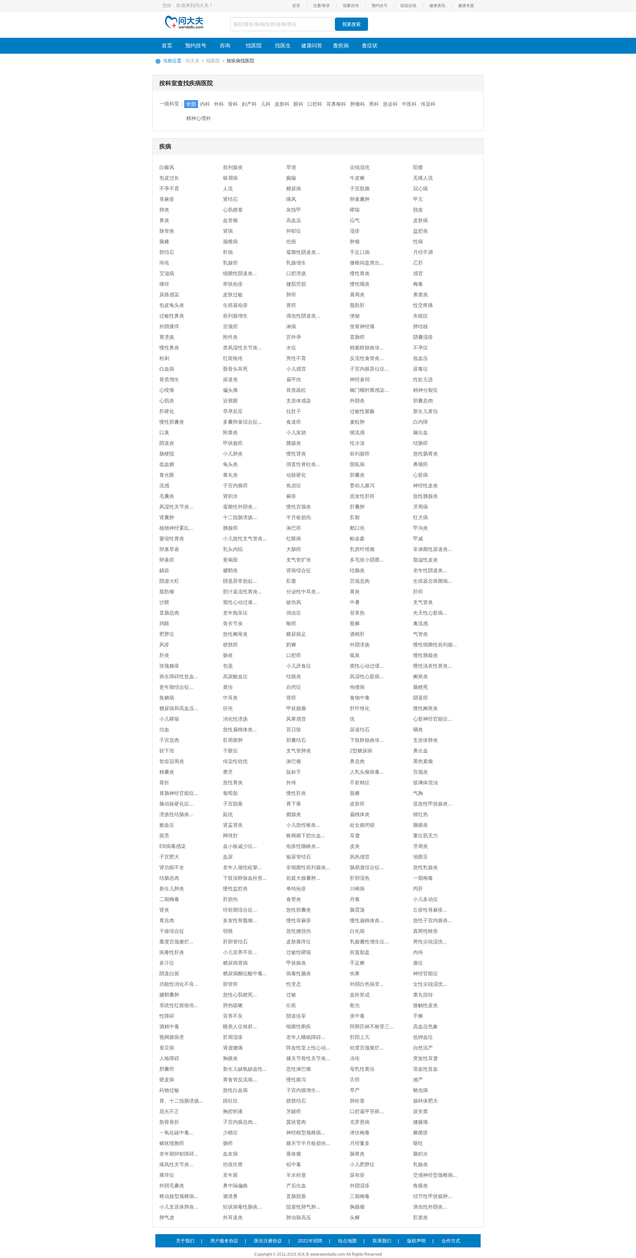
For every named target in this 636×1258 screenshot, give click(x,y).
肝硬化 (166, 411)
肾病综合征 (298, 570)
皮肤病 (420, 220)
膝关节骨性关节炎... (308, 1058)
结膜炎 (293, 676)
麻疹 (291, 496)
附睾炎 (230, 432)
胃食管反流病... (240, 1079)
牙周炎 (420, 846)
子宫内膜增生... (303, 1090)
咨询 (225, 45)
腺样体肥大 (425, 1101)
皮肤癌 (357, 804)
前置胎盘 (360, 952)
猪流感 (357, 432)
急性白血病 (235, 1090)
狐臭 (355, 655)
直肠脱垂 (296, 1196)
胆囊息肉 (423, 400)
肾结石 (230, 199)
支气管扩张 (298, 560)
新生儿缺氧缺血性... (245, 1069)
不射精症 (360, 782)
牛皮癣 (357, 178)
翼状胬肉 (296, 1122)
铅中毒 (293, 1164)
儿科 (266, 104)
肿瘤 (355, 241)
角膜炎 (420, 1185)
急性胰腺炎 (425, 496)
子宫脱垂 (233, 804)
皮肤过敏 (233, 294)
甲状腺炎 (296, 963)
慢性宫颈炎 (298, 506)
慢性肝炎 (296, 793)
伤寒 (355, 973)
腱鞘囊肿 (169, 994)
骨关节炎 (233, 623)
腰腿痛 (420, 1122)
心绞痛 (166, 390)
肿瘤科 (357, 104)
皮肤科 (282, 104)
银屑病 (230, 178)
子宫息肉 (169, 740)
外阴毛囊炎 (171, 1185)
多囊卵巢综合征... (242, 422)
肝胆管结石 (235, 941)
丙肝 (418, 888)
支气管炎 (423, 602)
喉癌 (291, 623)
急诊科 (390, 104)
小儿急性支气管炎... (245, 538)
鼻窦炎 (420, 294)
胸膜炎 (230, 1058)
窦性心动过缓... (367, 666)
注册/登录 (321, 5)
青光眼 (166, 475)
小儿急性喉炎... (303, 825)
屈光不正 (169, 1111)
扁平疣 (293, 379)
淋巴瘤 (293, 761)
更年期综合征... (176, 687)
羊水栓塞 (296, 1175)
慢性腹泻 (296, 1079)
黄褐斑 (230, 560)
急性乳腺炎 (425, 867)
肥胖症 (166, 634)
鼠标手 (293, 772)
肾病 (228, 231)
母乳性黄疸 (362, 1069)
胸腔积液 (233, 1111)
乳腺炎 (420, 1164)
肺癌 (291, 294)
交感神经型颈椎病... (435, 1175)
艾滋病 (166, 273)
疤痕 (291, 241)
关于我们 (185, 1240)
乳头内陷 (233, 549)
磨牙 (228, 772)
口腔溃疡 (296, 273)
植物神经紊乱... (176, 528)
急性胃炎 (233, 782)
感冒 (418, 273)
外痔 (291, 782)
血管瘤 (230, 220)
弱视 (228, 931)
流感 (164, 485)
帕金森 (357, 538)
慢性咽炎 (360, 284)
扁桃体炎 (360, 814)
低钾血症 (423, 1037)
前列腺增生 (235, 316)
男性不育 (296, 358)
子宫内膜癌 (235, 485)
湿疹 (355, 231)
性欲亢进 (423, 379)
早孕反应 (233, 411)
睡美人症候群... (240, 1026)
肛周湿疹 (233, 1037)
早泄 (291, 167)
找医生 (283, 45)
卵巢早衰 (169, 549)
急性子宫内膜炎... (432, 920)
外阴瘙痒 (169, 326)
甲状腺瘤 (296, 708)
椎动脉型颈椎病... (178, 1196)
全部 (191, 104)
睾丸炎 (230, 475)
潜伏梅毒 (360, 1132)
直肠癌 (357, 337)
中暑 (355, 602)
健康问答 (311, 45)
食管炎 (293, 899)
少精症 (230, 1132)
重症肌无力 (425, 835)
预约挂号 (380, 5)
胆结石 (166, 252)
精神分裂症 (425, 390)
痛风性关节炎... (176, 1164)
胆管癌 (230, 984)
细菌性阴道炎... (240, 273)
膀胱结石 (296, 1101)
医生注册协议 (268, 1240)
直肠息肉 (169, 613)
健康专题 (466, 5)
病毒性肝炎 (171, 952)
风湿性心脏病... (367, 676)
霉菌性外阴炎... (240, 506)
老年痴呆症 (235, 613)
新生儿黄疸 (425, 411)
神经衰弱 (360, 379)
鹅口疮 (357, 528)
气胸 (418, 793)
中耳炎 (230, 697)
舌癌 (355, 1079)
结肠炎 (357, 570)
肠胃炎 (357, 1154)
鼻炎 (164, 220)
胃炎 (355, 591)
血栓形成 (360, 994)
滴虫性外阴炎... (430, 1207)
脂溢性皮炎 (425, 560)
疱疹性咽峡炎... (303, 846)
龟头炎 (230, 464)
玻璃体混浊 (425, 782)
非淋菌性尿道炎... (432, 549)
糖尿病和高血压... (178, 708)
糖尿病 (293, 188)
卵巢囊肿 (360, 199)
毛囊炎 (166, 496)
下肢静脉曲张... (367, 740)
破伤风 (293, 602)
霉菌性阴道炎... (303, 252)
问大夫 (192, 60)
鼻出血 (420, 750)
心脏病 (420, 475)
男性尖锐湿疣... (430, 941)
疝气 (355, 220)
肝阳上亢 (360, 1037)
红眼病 (293, 538)
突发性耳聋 (425, 1058)
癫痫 (291, 178)
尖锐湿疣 (360, 167)
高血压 (293, 220)
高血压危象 (425, 1026)
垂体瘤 (293, 1154)
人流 (228, 188)
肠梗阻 (166, 453)
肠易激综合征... (367, 867)
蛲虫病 (420, 1090)
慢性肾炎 (296, 453)
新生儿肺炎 (171, 888)
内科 (205, 104)
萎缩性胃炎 (171, 538)
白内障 (420, 422)
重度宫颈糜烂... (176, 941)
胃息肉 (166, 920)
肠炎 (228, 655)
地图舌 (420, 857)
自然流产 (423, 1047)
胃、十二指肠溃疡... (181, 1101)
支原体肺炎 (425, 740)
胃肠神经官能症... (178, 793)
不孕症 (420, 347)
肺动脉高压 (298, 1217)
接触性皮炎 (425, 1005)
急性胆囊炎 (298, 910)
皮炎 (355, 846)
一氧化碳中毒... (176, 1132)
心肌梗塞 (233, 209)
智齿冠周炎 (171, 761)
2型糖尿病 (361, 750)
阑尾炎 (420, 676)
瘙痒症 (166, 1175)
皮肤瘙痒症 (298, 941)
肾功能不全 (171, 867)
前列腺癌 (360, 453)
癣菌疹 (420, 1132)
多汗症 (166, 963)
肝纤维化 (360, 708)
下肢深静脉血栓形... (245, 878)
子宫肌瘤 (360, 188)
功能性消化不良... (178, 984)
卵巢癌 (166, 560)
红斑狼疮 (233, 358)
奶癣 (291, 644)
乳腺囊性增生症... (369, 941)
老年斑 (230, 1175)
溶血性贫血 (425, 1069)
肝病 (228, 252)
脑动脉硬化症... (176, 804)
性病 (418, 241)
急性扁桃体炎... (240, 729)
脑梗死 (420, 687)
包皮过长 (169, 178)
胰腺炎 (293, 443)
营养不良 (233, 1016)
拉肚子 (293, 411)
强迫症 (293, 613)
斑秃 (164, 835)
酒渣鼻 (230, 1196)
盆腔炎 (420, 231)
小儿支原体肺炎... (178, 1207)
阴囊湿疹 (423, 337)
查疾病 (341, 45)
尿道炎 (230, 379)
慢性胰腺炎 (425, 655)
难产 (418, 1079)
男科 (374, 104)
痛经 (164, 284)
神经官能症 (425, 973)
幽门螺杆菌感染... (369, 390)
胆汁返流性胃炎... (242, 591)
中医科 (409, 104)
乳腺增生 (296, 263)
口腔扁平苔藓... (367, 1111)
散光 (355, 1005)
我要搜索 (351, 24)
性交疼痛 (423, 305)
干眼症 (230, 750)
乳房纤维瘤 (362, 549)
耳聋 (355, 835)
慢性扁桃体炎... (367, 920)
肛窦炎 (420, 1217)
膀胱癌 (230, 644)
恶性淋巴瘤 (298, 1069)
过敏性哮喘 (298, 952)
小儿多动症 (425, 899)
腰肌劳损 (296, 284)
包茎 (228, 666)
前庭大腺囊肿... (303, 878)
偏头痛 (230, 390)
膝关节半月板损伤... (308, 1143)
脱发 (418, 209)
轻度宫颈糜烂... (367, 1047)
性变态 (293, 984)
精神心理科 (198, 118)
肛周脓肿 (233, 740)
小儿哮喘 (169, 719)
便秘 (355, 316)
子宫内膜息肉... (240, 1122)
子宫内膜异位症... (369, 369)
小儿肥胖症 (362, 1164)
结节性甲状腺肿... (432, 1196)
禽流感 (420, 623)
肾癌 (291, 697)
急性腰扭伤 (298, 931)
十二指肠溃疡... (240, 517)
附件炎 (230, 337)
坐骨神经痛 (362, 326)
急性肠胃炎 (425, 453)
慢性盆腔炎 (235, 888)
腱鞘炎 (230, 570)
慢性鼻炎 (169, 347)
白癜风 (166, 167)
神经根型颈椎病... (305, 1132)
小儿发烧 (296, 432)
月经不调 (423, 252)
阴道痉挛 (296, 1016)
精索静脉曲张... (367, 347)
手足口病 (360, 252)
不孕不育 (169, 188)
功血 (164, 729)
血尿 (228, 857)
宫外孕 (293, 337)
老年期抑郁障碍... (178, 1154)
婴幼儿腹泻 (362, 485)
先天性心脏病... (430, 613)
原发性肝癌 (362, 496)
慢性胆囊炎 (171, 422)
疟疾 (291, 1005)
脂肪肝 (357, 305)
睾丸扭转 (423, 994)
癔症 (418, 963)
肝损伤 (230, 899)
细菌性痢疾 (298, 1026)
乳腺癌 (230, 263)
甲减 (418, 538)
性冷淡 (357, 443)
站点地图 (347, 1240)
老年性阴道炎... (430, 570)
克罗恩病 (360, 1122)
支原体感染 (298, 400)
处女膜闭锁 (362, 825)
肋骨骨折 (169, 1122)
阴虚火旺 (169, 581)
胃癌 (291, 305)
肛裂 (355, 517)
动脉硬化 (296, 475)
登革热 (357, 613)
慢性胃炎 (360, 273)
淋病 (291, 326)
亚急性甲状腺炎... (432, 804)
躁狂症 (230, 1101)
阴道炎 (166, 443)
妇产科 (249, 104)
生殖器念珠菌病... (432, 581)
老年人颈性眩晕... (242, 867)
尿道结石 (360, 729)
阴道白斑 (169, 973)
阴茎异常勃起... (240, 581)
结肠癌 (420, 443)
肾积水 (230, 496)
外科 (219, 104)
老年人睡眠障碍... (305, 1037)
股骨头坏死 (235, 369)
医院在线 (408, 5)
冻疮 (355, 1058)
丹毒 (355, 899)
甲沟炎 (420, 528)
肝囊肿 (357, 506)
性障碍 (166, 1016)
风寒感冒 (296, 719)
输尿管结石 (298, 857)
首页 (296, 5)
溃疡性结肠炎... (176, 814)
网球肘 (230, 835)
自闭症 (293, 687)
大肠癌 (293, 549)
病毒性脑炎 (298, 973)
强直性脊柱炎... (303, 464)
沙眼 (164, 602)
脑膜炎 (420, 825)
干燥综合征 (171, 931)
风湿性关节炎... (176, 506)
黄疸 (228, 687)
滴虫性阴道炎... (303, 316)
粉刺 (164, 358)
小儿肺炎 (233, 453)
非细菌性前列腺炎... (308, 867)
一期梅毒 (423, 878)
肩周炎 (357, 294)
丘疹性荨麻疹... (430, 910)
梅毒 (418, 284)
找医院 (254, 45)
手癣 (418, 1016)
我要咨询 (351, 5)
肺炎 (164, 209)
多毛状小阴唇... (367, 560)
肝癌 (418, 591)
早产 (355, 1090)
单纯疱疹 (296, 888)
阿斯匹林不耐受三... (372, 1026)
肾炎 (164, 910)
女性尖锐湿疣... (430, 984)
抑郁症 (293, 231)
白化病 (357, 931)
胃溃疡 (166, 337)
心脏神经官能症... (432, 719)
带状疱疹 (233, 284)
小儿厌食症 (298, 666)
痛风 (291, 199)
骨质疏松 (296, 390)
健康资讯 (437, 5)
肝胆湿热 (360, 878)
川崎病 (357, 888)
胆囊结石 (296, 740)
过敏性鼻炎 (171, 316)
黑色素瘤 (423, 761)
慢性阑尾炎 (425, 708)
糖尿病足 (296, 634)
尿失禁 (420, 1111)
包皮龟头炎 (171, 305)
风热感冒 (360, 857)
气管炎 (420, 634)
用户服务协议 (224, 1240)
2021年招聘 (310, 1240)
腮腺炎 (293, 814)
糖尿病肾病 (235, 963)
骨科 (233, 104)
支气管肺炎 (298, 750)
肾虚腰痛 (233, 1047)
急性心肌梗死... (240, 994)
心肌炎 (166, 400)
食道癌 (293, 422)
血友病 (230, 1154)
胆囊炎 (357, 475)
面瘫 (355, 793)
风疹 (164, 644)
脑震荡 (357, 910)
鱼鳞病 (166, 697)
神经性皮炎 (425, 485)
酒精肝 (357, 634)
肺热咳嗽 (233, 1005)
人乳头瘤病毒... (367, 772)
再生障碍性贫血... (178, 676)
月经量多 (360, 1143)
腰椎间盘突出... (367, 263)
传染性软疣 (235, 761)
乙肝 (418, 263)
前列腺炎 (233, 167)
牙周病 (420, 506)
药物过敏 (169, 1090)
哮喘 (355, 209)
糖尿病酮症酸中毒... (245, 973)
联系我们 (382, 1240)
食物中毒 (360, 697)
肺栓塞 (357, 1101)
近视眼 (230, 400)
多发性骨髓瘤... (240, 920)
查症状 (370, 45)
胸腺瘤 (357, 1207)
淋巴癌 (293, 528)
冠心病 (420, 188)
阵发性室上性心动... (308, 1047)
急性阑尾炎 (235, 634)
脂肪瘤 (166, 591)
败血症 (166, 825)
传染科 (428, 104)
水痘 (291, 347)
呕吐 (418, 1143)
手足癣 (357, 963)
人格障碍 (169, 1058)
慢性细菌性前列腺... (435, 644)
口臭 (164, 432)
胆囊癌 (166, 1069)
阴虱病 (357, 464)
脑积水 (420, 1154)
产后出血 (296, 1185)
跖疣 (228, 814)
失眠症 (420, 316)
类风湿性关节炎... (242, 347)
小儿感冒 (296, 369)
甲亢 (418, 199)
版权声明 (416, 1240)
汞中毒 (357, 1016)
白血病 (166, 369)
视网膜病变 (171, 1037)
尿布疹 (357, 1175)
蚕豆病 (166, 1047)
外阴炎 (357, 400)
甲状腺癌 (233, 443)
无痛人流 (423, 178)
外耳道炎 (233, 1217)
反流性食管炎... (367, 358)
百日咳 (293, 729)
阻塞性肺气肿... (303, 1207)
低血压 (420, 358)
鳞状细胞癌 (171, 1143)
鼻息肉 (357, 761)
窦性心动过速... (240, 602)
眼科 (298, 104)
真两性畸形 (425, 931)
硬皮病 (166, 1079)
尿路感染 (169, 294)
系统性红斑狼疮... (178, 1005)
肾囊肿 (166, 517)
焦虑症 (293, 485)
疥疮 (228, 708)
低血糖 (166, 464)
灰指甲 (293, 209)
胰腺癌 (230, 528)
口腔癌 (293, 655)
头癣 (355, 1217)
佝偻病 (357, 687)
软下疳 (166, 750)
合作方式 (451, 1240)
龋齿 (164, 570)
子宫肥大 (169, 857)
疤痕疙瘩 (233, 1164)
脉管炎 (166, 231)
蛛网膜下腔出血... (305, 835)
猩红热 (420, 814)
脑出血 (420, 432)
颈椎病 (230, 241)
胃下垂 (293, 804)
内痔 (418, 952)
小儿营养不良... (240, 952)
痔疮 (164, 263)
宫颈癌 (230, 326)
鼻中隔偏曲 (235, 1185)
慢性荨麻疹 (298, 920)
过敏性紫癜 (362, 411)
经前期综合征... (240, 910)
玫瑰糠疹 (169, 666)
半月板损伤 (298, 517)
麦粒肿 (357, 422)
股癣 (355, 623)
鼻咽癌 (420, 464)
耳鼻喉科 (336, 104)
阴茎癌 (420, 697)
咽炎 (418, 729)
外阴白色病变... (367, 984)
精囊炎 (166, 772)
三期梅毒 (360, 1196)
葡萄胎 (230, 793)
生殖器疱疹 (235, 305)
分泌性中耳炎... (303, 591)
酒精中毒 (169, 1026)
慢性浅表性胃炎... (432, 666)
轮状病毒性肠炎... (242, 1207)
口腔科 (314, 104)
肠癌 (228, 1143)
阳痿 (418, 167)
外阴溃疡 (360, 644)
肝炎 (164, 655)
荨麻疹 (166, 199)
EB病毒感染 (172, 846)
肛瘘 (291, 581)
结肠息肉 (169, 878)
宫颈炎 (420, 772)
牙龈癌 (293, 1111)
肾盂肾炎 (233, 825)
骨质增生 (169, 379)
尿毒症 (420, 369)
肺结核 (420, 326)
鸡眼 (164, 623)
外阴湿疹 (360, 1185)
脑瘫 (164, 241)
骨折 (164, 782)
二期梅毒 (169, 899)
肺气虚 (166, 1217)
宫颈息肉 (360, 581)
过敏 (291, 994)
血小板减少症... (240, 846)
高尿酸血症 (235, 676)
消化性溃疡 (235, 719)
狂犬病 (420, 517)
